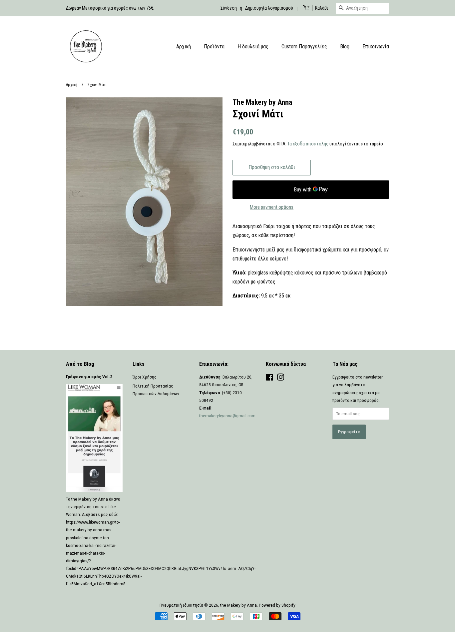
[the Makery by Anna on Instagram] (280, 378)
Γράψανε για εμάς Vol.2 (89, 376)
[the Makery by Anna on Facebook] (269, 378)
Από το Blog (80, 364)
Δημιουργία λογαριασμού (269, 8)
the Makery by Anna (238, 605)
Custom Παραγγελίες (304, 46)
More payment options (271, 207)
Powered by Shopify (277, 605)
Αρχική (183, 46)
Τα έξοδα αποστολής (307, 144)
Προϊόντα (214, 46)
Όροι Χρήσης (145, 377)
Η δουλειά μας (252, 46)
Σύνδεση (229, 8)
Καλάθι (321, 8)
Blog (344, 46)
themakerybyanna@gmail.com (227, 415)
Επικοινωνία (375, 46)
